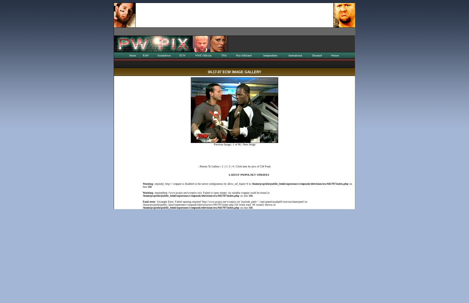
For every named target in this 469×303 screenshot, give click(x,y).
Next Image (249, 144)
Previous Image (222, 144)
